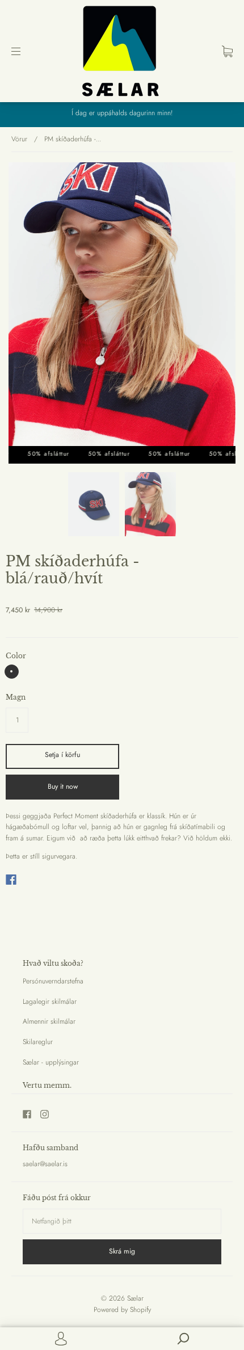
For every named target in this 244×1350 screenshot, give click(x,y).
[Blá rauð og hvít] (12, 672)
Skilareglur (38, 1042)
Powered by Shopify (122, 1310)
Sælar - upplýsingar (51, 1062)
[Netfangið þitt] (122, 1221)
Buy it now (63, 786)
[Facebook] (11, 879)
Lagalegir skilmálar (50, 1001)
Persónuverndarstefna (53, 981)
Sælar (135, 1298)
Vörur (19, 139)
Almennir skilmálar (49, 1021)
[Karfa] (227, 51)
